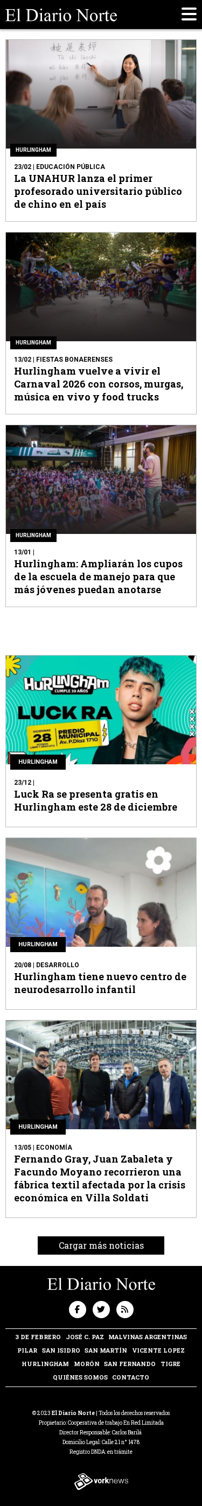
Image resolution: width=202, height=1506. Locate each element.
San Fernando (130, 1364)
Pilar (27, 1350)
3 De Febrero (38, 1337)
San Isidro (61, 1350)
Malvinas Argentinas (147, 1337)
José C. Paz (85, 1337)
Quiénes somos (80, 1377)
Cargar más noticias (101, 1245)
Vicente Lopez (158, 1350)
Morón (87, 1364)
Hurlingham (45, 1364)
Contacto (130, 1377)
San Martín (106, 1350)
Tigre (170, 1364)
